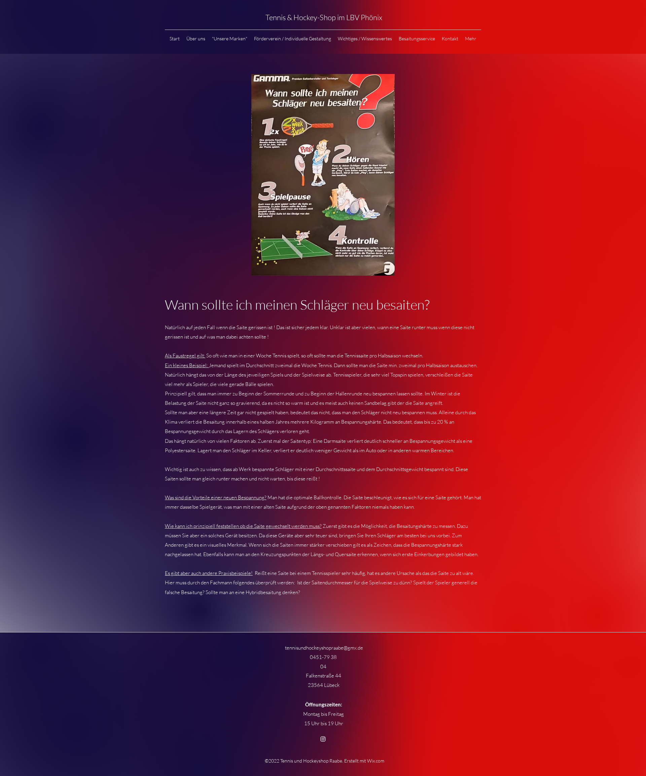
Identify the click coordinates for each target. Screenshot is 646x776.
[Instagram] (323, 739)
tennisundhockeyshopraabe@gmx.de (324, 648)
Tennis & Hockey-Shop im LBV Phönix (324, 17)
